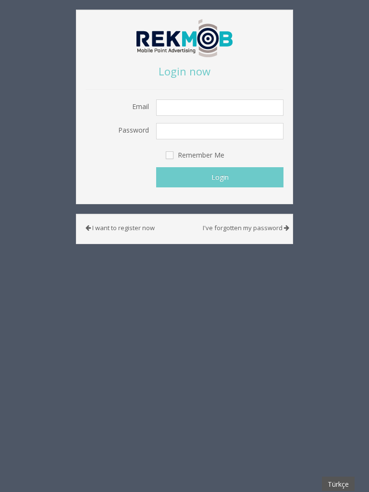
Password (133, 130)
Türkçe (338, 484)
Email (140, 106)
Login (220, 177)
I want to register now (123, 227)
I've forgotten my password (243, 227)
